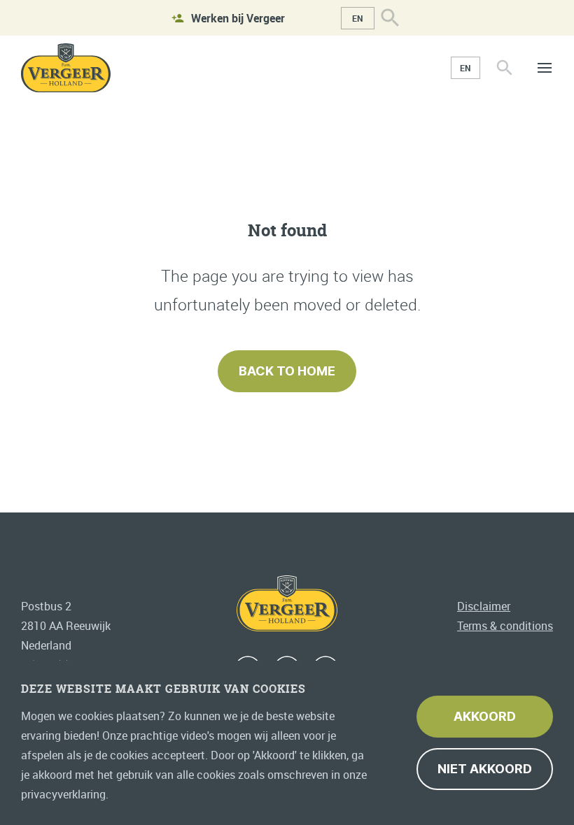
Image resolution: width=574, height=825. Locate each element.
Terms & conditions (505, 625)
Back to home (287, 371)
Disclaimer (483, 606)
